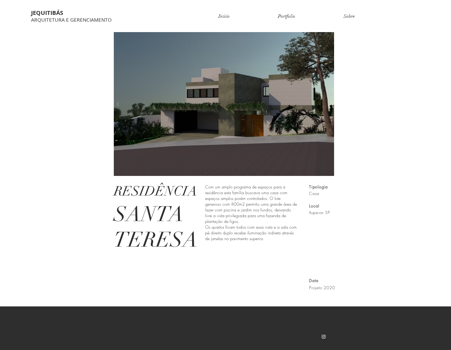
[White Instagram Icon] (323, 336)
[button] (229, 104)
